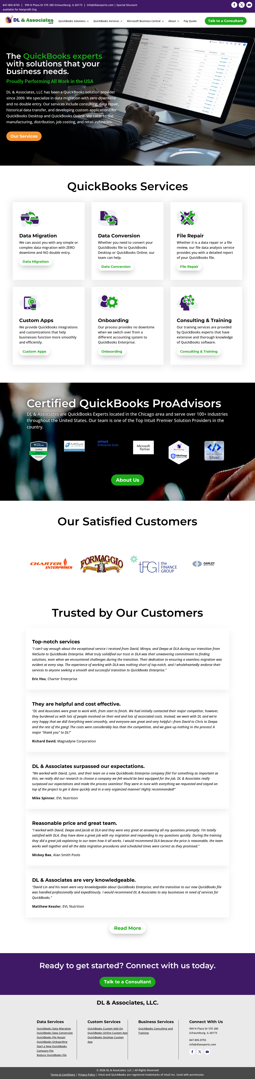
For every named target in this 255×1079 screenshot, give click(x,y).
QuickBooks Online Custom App (108, 1033)
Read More (127, 928)
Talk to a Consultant (225, 21)
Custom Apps (34, 351)
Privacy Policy (86, 1074)
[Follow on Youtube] (249, 5)
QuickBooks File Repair (51, 1037)
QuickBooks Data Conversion (55, 1033)
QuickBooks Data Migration (54, 1028)
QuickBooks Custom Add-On (105, 1028)
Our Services (24, 136)
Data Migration (36, 262)
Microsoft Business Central (144, 21)
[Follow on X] (242, 5)
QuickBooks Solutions (71, 21)
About (172, 21)
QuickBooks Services (106, 21)
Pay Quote (190, 21)
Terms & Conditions (63, 1074)
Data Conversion (115, 267)
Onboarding (111, 351)
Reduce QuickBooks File (52, 1055)
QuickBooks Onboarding (52, 1042)
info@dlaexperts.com (100, 5)
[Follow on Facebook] (234, 5)
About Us (127, 480)
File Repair (189, 267)
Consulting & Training (199, 351)
